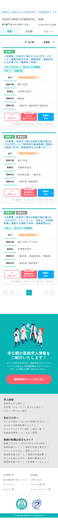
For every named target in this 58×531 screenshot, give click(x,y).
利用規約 (34, 475)
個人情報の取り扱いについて (15, 480)
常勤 (9, 31)
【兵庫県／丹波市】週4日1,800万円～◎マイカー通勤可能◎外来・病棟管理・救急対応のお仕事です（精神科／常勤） (28, 59)
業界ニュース (32, 451)
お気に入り (12, 118)
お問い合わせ (36, 480)
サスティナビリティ (39, 489)
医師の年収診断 (36, 454)
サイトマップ (8, 484)
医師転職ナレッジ (13, 447)
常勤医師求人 (45, 12)
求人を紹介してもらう (29, 117)
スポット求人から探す (15, 411)
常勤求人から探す (13, 403)
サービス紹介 (11, 421)
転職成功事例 (11, 433)
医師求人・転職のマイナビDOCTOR (18, 12)
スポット (48, 31)
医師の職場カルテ (37, 458)
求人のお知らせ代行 (14, 458)
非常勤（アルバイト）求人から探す (22, 407)
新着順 (47, 42)
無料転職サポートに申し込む (29, 379)
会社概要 (7, 475)
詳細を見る (46, 117)
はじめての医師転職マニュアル (20, 425)
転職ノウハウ (11, 443)
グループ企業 (36, 484)
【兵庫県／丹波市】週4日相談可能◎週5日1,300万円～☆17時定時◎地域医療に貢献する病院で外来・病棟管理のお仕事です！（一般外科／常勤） (28, 144)
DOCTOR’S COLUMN (33, 443)
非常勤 (29, 31)
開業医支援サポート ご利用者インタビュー (26, 462)
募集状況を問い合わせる (29, 193)
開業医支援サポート (14, 454)
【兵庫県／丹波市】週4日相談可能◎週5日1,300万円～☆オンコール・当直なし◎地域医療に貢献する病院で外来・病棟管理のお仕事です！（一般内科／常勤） (28, 220)
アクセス (7, 489)
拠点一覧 (37, 429)
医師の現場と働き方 (36, 447)
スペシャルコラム (13, 451)
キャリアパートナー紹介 (16, 429)
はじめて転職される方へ (33, 421)
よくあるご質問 (29, 433)
